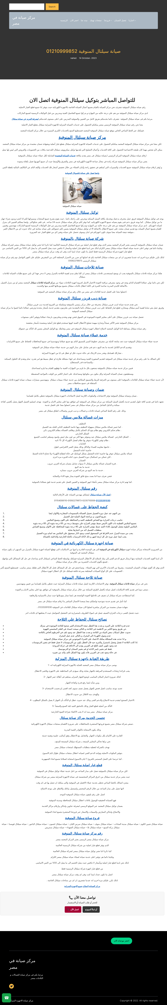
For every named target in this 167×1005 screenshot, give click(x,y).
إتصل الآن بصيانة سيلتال (100, 494)
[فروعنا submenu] (111, 20)
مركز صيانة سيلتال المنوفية (82, 137)
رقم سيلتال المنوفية (82, 488)
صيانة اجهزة (82, 543)
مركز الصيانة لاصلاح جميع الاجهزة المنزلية (82, 886)
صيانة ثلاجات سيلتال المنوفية (82, 267)
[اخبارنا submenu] (135, 20)
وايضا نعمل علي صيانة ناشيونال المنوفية (82, 173)
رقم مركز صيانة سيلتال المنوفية (82, 833)
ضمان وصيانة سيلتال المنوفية (82, 389)
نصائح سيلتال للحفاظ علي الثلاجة (82, 619)
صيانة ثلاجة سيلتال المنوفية (82, 577)
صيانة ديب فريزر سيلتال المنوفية (82, 298)
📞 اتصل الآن (73, 909)
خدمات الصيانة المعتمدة (65, 155)
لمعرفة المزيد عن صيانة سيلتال (25, 119)
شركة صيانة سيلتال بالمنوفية (82, 238)
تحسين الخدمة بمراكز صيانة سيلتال (82, 718)
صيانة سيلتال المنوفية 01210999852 (83, 51)
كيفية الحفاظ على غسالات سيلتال (82, 507)
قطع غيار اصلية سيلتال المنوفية (82, 765)
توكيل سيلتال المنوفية (82, 212)
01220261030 (103, 500)
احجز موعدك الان (121, 940)
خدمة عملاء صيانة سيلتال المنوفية (82, 335)
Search (52, 6)
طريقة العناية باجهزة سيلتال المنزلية (82, 658)
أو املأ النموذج (91, 909)
